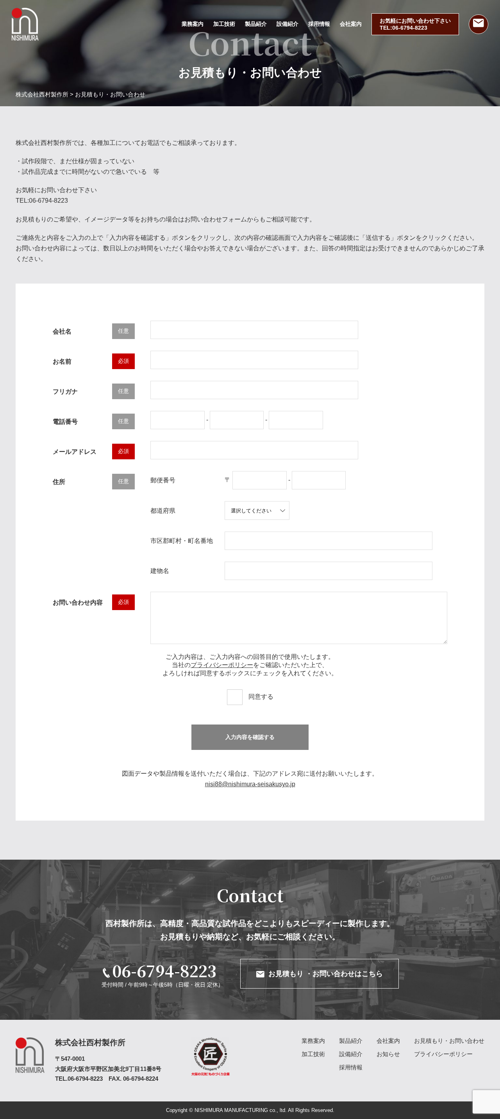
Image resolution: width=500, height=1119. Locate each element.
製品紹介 (256, 24)
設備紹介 (287, 24)
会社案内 (351, 24)
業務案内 (193, 24)
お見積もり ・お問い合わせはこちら (325, 974)
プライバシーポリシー (222, 665)
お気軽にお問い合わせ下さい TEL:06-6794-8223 (415, 24)
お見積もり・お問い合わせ (449, 1040)
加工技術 (224, 24)
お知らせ (388, 1054)
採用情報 (319, 24)
